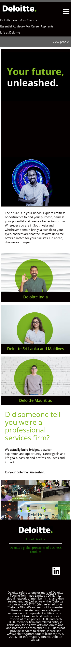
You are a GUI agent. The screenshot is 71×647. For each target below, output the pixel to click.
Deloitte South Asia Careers (18, 20)
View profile (61, 42)
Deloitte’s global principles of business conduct (36, 550)
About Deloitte (35, 539)
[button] (62, 11)
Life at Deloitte (10, 32)
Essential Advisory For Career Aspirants (26, 26)
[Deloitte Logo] (19, 8)
